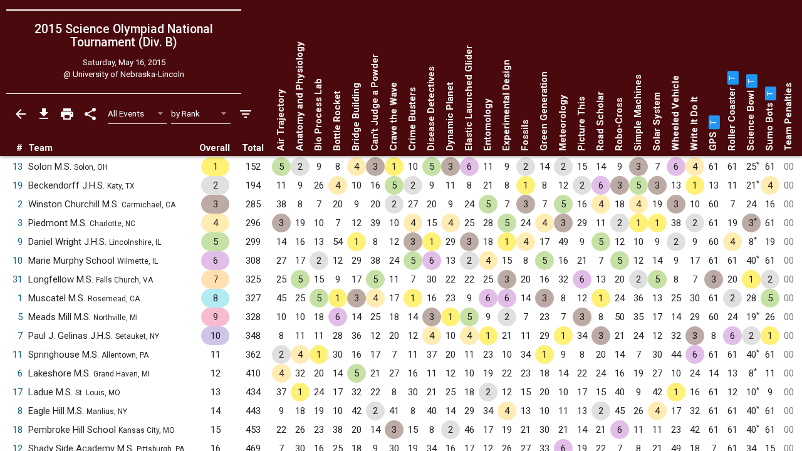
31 (18, 279)
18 (18, 429)
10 (18, 260)
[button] (713, 122)
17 (18, 392)
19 (18, 185)
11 (18, 354)
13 (18, 166)
